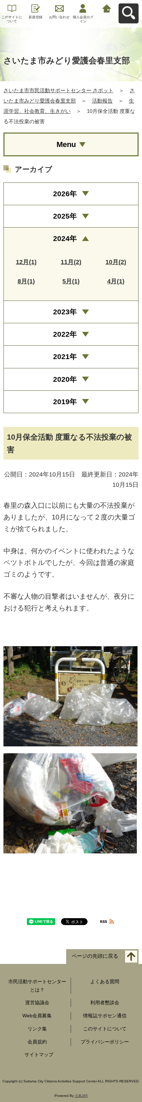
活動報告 (102, 101)
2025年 (65, 216)
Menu (66, 144)
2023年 (65, 312)
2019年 (65, 402)
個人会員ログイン (83, 19)
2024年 (65, 238)
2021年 (65, 356)
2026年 (65, 194)
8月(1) (26, 281)
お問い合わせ (59, 17)
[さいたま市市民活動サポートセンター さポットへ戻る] (106, 8)
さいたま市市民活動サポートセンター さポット (58, 90)
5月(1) (71, 281)
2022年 (65, 334)
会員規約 (37, 1042)
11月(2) (71, 262)
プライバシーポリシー (105, 1042)
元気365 (81, 1096)
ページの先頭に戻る (95, 956)
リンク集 (37, 1028)
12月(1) (26, 262)
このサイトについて (11, 19)
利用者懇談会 (104, 1002)
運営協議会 (37, 1002)
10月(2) (115, 262)
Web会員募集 (37, 1015)
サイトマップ (38, 1054)
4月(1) (115, 281)
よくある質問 (104, 981)
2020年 (65, 379)
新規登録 (35, 17)
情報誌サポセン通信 (104, 1015)
